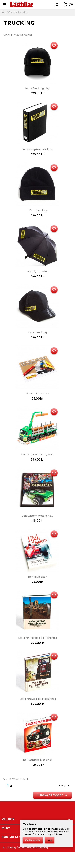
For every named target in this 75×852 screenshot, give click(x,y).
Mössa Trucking (37, 210)
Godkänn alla (32, 840)
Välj (50, 840)
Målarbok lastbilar (37, 393)
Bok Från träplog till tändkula (37, 637)
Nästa (64, 786)
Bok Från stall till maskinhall (37, 698)
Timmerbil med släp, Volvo (37, 454)
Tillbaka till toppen (52, 795)
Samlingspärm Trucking (37, 149)
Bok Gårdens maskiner (37, 759)
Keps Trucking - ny (37, 88)
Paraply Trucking (37, 271)
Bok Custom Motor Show (37, 515)
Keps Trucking (37, 332)
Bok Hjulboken (37, 576)
